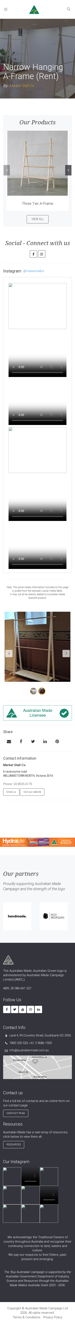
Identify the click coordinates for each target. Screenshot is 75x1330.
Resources (13, 1144)
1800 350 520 (18, 1043)
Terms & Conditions (26, 1317)
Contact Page (15, 1113)
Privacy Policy (52, 1317)
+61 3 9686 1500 (40, 1043)
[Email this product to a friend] (9, 742)
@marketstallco (33, 271)
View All (37, 219)
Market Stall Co (22, 85)
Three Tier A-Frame (37, 203)
